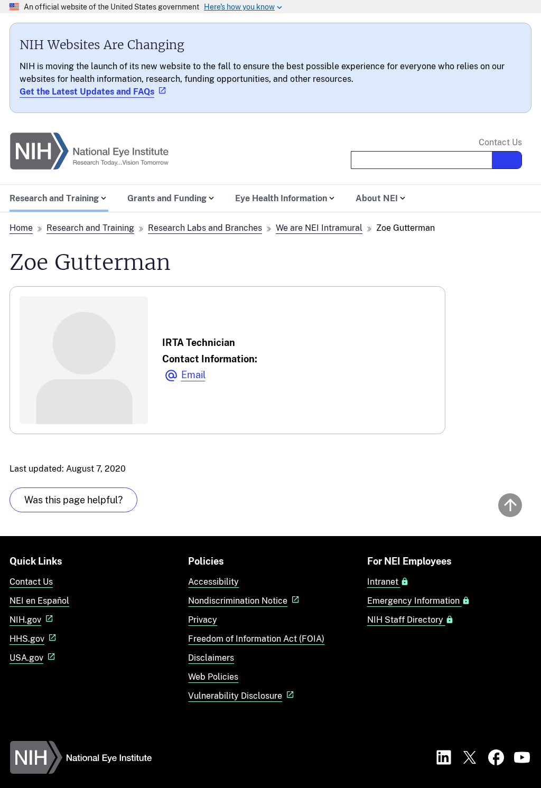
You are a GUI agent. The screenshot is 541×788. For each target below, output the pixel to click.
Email (193, 374)
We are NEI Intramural (319, 228)
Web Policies (213, 677)
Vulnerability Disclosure (235, 696)
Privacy (202, 620)
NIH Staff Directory (406, 620)
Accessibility (213, 582)
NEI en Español (39, 601)
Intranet (383, 582)
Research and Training (90, 228)
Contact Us (500, 142)
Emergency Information (414, 601)
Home (21, 228)
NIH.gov (25, 620)
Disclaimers (211, 658)
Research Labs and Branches (205, 228)
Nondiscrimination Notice (237, 601)
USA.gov (26, 658)
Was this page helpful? (73, 499)
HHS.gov (27, 639)
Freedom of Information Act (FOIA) (256, 639)
